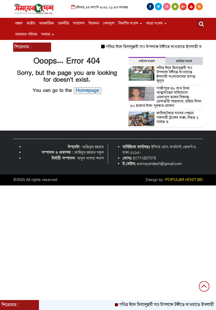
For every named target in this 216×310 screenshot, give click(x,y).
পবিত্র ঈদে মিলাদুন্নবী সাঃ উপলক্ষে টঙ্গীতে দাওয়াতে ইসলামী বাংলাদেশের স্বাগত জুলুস (175, 74)
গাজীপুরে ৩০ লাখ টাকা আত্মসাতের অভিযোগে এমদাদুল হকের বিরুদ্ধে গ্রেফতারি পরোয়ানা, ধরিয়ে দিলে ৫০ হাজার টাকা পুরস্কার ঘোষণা (166, 97)
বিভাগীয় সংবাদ (128, 23)
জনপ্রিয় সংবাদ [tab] (184, 61)
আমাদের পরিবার (26, 34)
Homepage (87, 90)
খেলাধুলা (108, 23)
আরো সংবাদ (155, 23)
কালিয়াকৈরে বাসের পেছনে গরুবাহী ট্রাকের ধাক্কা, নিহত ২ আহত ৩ (177, 117)
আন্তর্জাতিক (46, 23)
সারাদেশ (79, 23)
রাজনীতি (63, 23)
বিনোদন (94, 23)
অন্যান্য (46, 34)
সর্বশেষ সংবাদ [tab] (147, 61)
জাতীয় (31, 23)
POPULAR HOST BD (184, 179)
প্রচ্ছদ (19, 23)
